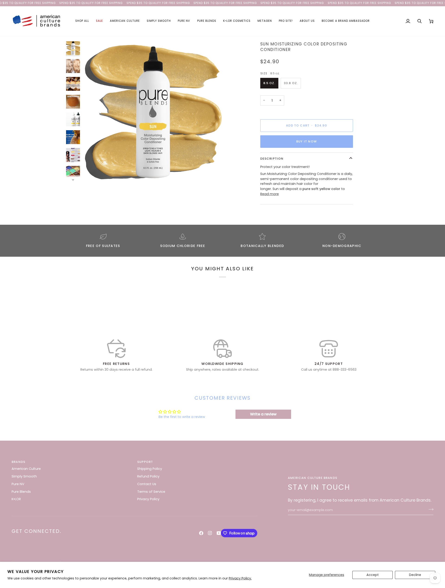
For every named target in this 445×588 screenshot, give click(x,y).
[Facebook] (201, 533)
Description (272, 158)
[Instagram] (210, 533)
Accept (372, 574)
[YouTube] (219, 533)
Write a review (263, 414)
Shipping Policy (149, 468)
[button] (82, 21)
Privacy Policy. (240, 578)
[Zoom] (152, 111)
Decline (415, 574)
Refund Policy (148, 476)
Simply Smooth (24, 476)
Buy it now (306, 141)
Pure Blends (21, 491)
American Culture (26, 468)
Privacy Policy (148, 499)
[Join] (429, 509)
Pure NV (18, 484)
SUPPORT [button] (145, 462)
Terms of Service (151, 491)
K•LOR (16, 499)
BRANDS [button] (18, 462)
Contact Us (146, 484)
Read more (269, 194)
